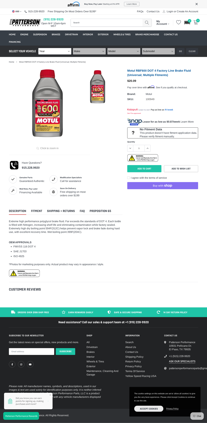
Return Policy (133, 361)
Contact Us (153, 11)
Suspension (40, 34)
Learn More (187, 121)
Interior (88, 34)
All (88, 342)
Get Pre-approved (134, 113)
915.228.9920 (31, 167)
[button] (187, 22)
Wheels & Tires (122, 34)
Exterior (103, 34)
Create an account (187, 11)
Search (129, 342)
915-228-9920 (36, 11)
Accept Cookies (149, 409)
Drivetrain (71, 34)
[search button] (146, 22)
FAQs (140, 11)
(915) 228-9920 (54, 19)
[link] (12, 364)
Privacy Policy (133, 366)
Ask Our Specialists (182, 361)
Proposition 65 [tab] (100, 211)
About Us (130, 347)
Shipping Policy (134, 356)
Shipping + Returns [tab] (61, 211)
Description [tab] (17, 211)
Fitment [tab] (36, 211)
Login (170, 11)
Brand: (131, 94)
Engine (24, 34)
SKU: (130, 99)
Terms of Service (135, 371)
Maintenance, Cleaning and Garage (102, 373)
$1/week (169, 109)
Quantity (131, 142)
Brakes (56, 34)
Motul (149, 94)
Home (12, 34)
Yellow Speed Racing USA (140, 376)
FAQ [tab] (82, 211)
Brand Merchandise (147, 34)
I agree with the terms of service (148, 177)
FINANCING (15, 41)
